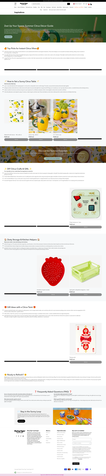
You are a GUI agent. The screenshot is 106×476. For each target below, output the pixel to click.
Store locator (59, 436)
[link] (84, 4)
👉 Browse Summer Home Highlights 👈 (53, 158)
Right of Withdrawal (61, 440)
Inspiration (48, 442)
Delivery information (61, 432)
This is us (48, 432)
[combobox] (82, 443)
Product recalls (60, 454)
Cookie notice (60, 450)
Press (47, 440)
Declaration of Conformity (62, 452)
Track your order (60, 434)
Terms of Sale (59, 442)
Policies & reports (60, 446)
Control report (60, 456)
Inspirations (19, 12)
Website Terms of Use (61, 444)
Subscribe (75, 463)
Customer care (60, 438)
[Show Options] (89, 443)
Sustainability (48, 438)
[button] (15, 4)
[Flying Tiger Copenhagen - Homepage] (24, 4)
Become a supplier (61, 458)
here (62, 474)
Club (47, 434)
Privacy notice (60, 448)
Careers (47, 436)
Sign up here (21, 421)
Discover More (8, 37)
